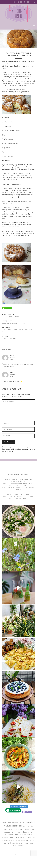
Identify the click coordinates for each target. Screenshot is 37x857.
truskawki (7, 843)
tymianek (20, 843)
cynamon (5, 338)
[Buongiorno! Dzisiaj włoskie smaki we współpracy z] (18, 786)
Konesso (12, 355)
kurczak (26, 832)
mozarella (24, 834)
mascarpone (17, 834)
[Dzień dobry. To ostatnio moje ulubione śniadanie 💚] (18, 521)
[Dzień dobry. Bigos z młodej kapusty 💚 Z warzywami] (18, 753)
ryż (27, 837)
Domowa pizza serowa (10, 316)
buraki (22, 822)
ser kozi (30, 837)
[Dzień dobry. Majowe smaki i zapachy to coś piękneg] (18, 720)
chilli (32, 822)
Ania (5, 496)
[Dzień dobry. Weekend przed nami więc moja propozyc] (18, 687)
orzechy (13, 338)
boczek (18, 822)
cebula (27, 822)
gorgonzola (14, 829)
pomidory (21, 837)
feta (10, 829)
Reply (11, 359)
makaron (7, 834)
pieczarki (12, 837)
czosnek (25, 826)
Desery (23, 51)
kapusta (6, 832)
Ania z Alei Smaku (9, 492)
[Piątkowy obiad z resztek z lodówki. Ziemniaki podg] (18, 654)
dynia (5, 829)
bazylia (13, 822)
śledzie (14, 845)
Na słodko (28, 329)
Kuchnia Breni (18, 467)
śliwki (18, 845)
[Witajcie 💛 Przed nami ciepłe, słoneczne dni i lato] (18, 587)
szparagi (24, 840)
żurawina (22, 845)
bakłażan (9, 822)
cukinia (8, 825)
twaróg (15, 843)
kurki (31, 832)
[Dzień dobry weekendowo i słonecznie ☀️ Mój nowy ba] (18, 621)
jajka (32, 829)
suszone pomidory (14, 840)
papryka (5, 837)
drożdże (30, 826)
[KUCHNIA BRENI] (18, 22)
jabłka (27, 829)
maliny (11, 834)
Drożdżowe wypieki (15, 329)
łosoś (32, 843)
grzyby (19, 829)
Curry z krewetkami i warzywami (14, 323)
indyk (23, 829)
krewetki (19, 832)
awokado (5, 822)
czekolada (17, 826)
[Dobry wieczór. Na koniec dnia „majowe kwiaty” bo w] (18, 554)
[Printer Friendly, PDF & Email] (7, 308)
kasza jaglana (12, 832)
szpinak (32, 840)
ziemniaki (26, 843)
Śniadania (6, 332)
